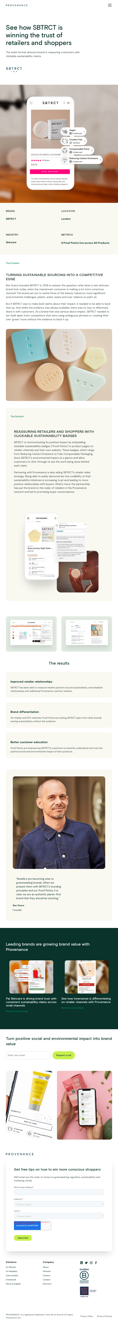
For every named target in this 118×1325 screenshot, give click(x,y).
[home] (16, 5)
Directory (47, 1283)
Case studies (12, 1275)
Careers (46, 1275)
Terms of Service (104, 1316)
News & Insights (13, 1283)
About (45, 1267)
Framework (11, 1279)
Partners (47, 1271)
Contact (46, 1279)
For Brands (11, 1267)
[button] (109, 5)
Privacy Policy (86, 1316)
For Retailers (11, 1271)
